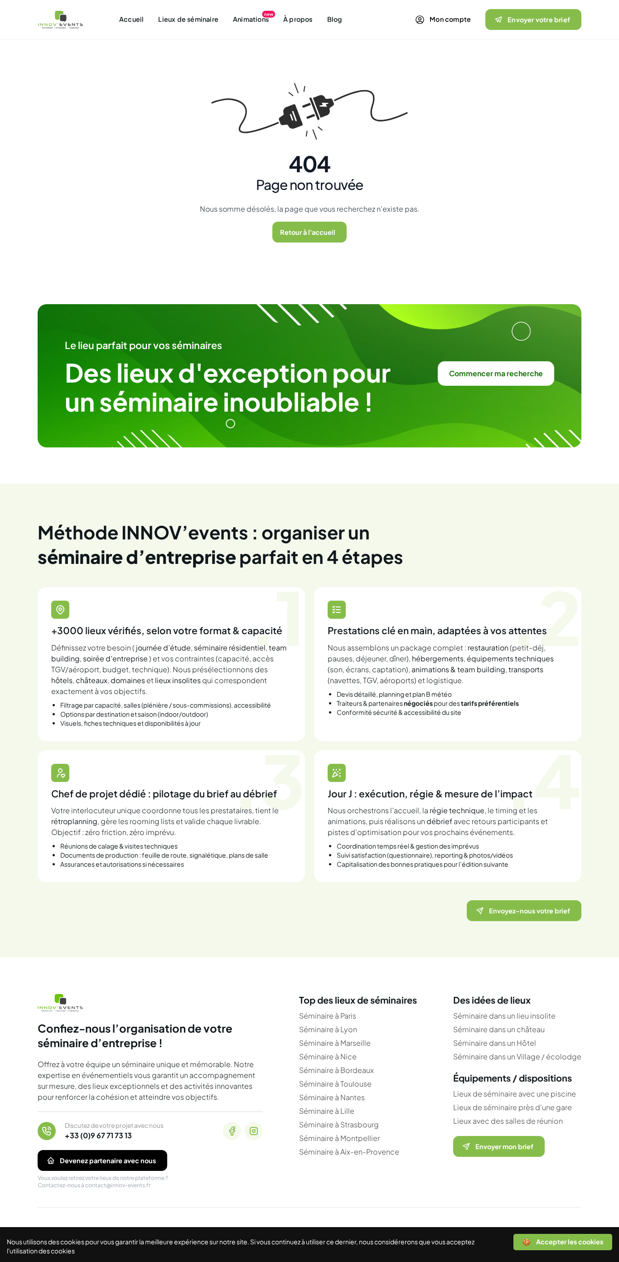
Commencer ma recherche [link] (496, 373)
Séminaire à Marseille (335, 1043)
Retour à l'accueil (307, 232)
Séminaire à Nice (328, 1056)
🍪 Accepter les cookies (562, 1242)
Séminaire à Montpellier (339, 1138)
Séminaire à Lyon (328, 1029)
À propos (298, 19)
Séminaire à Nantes (332, 1097)
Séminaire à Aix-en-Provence (349, 1151)
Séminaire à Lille (326, 1111)
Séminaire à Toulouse (335, 1083)
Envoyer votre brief (539, 19)
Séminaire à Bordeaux (336, 1070)
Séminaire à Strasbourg (339, 1124)
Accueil (131, 19)
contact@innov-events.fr (117, 1185)
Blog (334, 19)
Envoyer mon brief (504, 1146)
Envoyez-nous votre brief (529, 911)
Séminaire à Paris (327, 1015)
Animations (251, 19)
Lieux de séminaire (188, 19)
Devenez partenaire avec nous (108, 1160)
